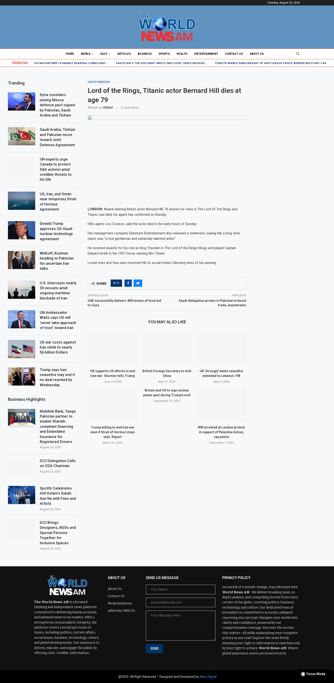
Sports (164, 53)
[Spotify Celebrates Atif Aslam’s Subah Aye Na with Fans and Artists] (21, 495)
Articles (124, 53)
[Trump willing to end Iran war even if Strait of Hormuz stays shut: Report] (112, 404)
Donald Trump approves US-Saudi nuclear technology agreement (56, 231)
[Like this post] (117, 283)
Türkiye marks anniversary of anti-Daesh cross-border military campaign (262, 63)
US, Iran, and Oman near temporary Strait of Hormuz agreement (58, 201)
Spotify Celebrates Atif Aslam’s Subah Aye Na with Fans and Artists (58, 496)
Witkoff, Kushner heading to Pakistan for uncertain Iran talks (57, 261)
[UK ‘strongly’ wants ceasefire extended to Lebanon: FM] (221, 348)
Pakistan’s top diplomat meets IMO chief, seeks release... (147, 63)
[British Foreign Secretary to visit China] (167, 348)
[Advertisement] (292, 108)
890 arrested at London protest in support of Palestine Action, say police (221, 432)
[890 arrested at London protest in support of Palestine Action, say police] (221, 404)
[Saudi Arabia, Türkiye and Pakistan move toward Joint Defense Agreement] (21, 136)
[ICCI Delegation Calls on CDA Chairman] (21, 467)
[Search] (297, 54)
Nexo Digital (208, 676)
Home (70, 53)
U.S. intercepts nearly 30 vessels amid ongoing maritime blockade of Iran (58, 290)
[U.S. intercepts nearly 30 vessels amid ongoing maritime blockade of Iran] (21, 290)
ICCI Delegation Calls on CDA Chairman (58, 463)
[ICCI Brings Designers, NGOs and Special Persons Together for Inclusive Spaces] (21, 529)
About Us (257, 53)
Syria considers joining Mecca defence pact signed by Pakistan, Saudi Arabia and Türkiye (57, 105)
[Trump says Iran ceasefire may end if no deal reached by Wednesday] (21, 376)
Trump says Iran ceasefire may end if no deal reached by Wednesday (57, 377)
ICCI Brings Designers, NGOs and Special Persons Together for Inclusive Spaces (58, 532)
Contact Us (234, 53)
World (85, 53)
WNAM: (108, 107)
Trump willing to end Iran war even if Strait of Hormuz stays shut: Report (112, 432)
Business (145, 53)
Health (182, 53)
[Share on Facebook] (128, 283)
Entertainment (206, 53)
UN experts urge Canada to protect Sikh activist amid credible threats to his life (56, 169)
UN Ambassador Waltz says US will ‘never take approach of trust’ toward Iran (58, 320)
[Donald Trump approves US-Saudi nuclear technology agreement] (21, 230)
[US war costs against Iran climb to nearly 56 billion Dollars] (21, 349)
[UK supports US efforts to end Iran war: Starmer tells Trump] (112, 348)
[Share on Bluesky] (138, 283)
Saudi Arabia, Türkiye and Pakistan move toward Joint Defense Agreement (57, 137)
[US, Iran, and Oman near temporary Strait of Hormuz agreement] (21, 201)
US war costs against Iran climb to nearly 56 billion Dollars (58, 347)
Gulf (103, 53)
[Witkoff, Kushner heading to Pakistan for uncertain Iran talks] (21, 260)
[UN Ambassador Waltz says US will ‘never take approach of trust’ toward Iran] (21, 319)
